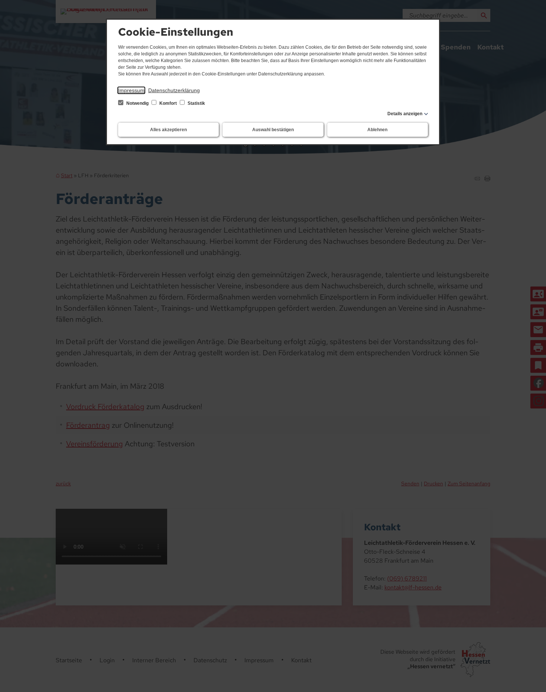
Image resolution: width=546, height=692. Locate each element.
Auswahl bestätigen (273, 129)
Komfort (168, 103)
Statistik (195, 103)
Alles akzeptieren (168, 129)
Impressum (131, 90)
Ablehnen (377, 129)
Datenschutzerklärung (174, 90)
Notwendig (137, 103)
